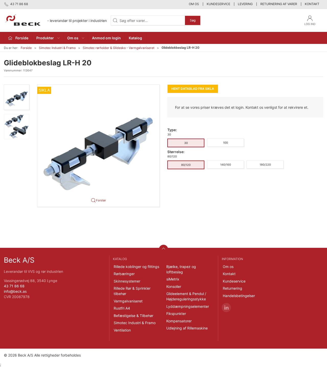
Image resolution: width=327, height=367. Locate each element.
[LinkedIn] (226, 307)
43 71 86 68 (14, 286)
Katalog (135, 38)
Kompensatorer (179, 321)
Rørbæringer (124, 274)
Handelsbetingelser (239, 295)
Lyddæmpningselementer (187, 306)
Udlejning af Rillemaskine (187, 328)
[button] (16, 97)
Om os (194, 4)
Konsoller (173, 286)
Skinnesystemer (127, 281)
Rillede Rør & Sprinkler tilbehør (132, 291)
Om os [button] (72, 38)
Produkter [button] (45, 38)
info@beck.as (15, 291)
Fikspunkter (176, 313)
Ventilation (122, 330)
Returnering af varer (278, 4)
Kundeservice (218, 4)
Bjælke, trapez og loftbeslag (181, 269)
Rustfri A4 (122, 308)
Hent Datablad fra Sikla (192, 89)
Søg (192, 20)
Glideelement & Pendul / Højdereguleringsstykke (186, 296)
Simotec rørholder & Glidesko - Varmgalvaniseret (118, 48)
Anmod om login (106, 38)
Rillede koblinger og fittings (136, 266)
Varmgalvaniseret (128, 301)
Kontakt (312, 4)
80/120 (186, 165)
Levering (245, 4)
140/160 (225, 164)
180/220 (265, 164)
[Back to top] (163, 249)
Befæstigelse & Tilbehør (133, 315)
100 (225, 142)
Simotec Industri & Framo (57, 48)
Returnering (232, 288)
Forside (26, 48)
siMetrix (172, 279)
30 (186, 143)
